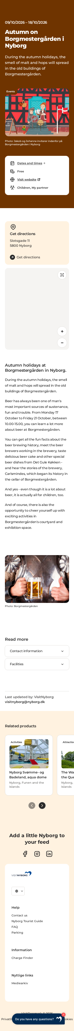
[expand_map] (62, 274)
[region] (37, 309)
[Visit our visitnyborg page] (25, 853)
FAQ (15, 927)
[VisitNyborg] (21, 873)
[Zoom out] (62, 343)
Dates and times (29, 163)
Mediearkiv (20, 983)
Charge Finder (22, 958)
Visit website (26, 179)
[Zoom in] (62, 331)
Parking (17, 932)
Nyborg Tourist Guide (27, 921)
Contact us (19, 915)
